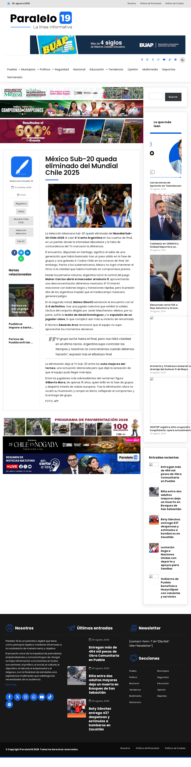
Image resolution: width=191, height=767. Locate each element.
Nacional (79, 69)
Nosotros (125, 748)
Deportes (168, 69)
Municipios (28, 69)
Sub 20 (21, 241)
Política (45, 69)
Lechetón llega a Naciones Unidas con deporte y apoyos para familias (170, 558)
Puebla (12, 69)
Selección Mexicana (21, 232)
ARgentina (21, 203)
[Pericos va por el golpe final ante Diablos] (21, 300)
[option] (90, 206)
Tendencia (115, 69)
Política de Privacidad (147, 748)
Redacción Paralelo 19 (21, 181)
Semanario (14, 77)
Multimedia (150, 69)
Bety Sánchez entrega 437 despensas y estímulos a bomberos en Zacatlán (170, 528)
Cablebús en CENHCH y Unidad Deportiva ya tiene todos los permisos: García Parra (165, 245)
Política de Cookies (175, 748)
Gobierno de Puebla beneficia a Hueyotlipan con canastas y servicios (170, 587)
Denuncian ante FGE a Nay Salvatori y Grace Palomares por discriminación (164, 306)
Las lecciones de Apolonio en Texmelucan (165, 184)
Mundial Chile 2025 (21, 221)
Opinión (133, 69)
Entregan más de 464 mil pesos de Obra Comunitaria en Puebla (171, 474)
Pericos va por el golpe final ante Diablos (20, 311)
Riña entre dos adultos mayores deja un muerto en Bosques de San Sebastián (171, 500)
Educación (97, 69)
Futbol (21, 211)
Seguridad (62, 69)
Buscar (173, 97)
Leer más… (11, 684)
